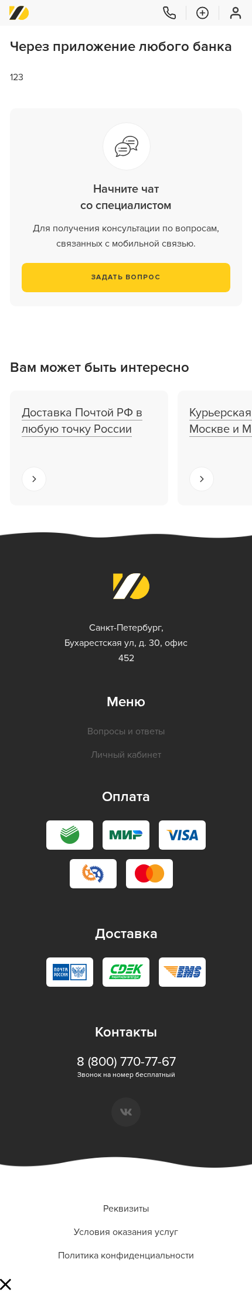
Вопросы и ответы (126, 731)
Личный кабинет (126, 755)
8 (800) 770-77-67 (126, 1062)
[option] (89, 448)
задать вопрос (125, 277)
